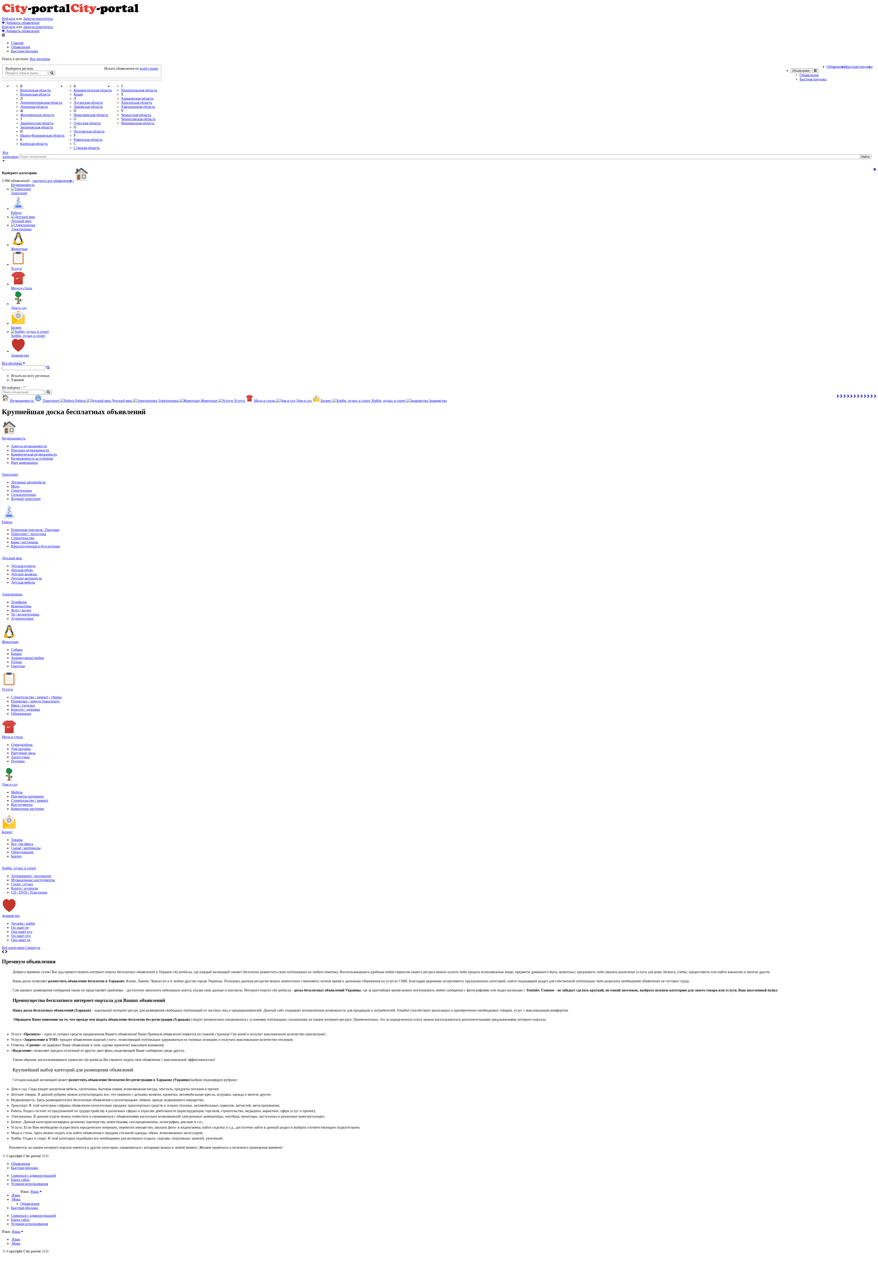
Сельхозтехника (23, 495)
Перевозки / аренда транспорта (35, 701)
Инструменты (22, 804)
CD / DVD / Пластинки (29, 892)
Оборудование (22, 852)
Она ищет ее (20, 940)
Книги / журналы (24, 888)
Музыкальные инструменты (33, 880)
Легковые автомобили (28, 482)
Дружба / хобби (23, 923)
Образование (21, 714)
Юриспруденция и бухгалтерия (35, 546)
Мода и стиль (12, 737)
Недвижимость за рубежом (32, 458)
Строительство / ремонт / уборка (36, 697)
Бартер (16, 856)
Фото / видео (21, 610)
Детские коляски (24, 574)
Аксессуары (20, 757)
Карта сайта (20, 1180)
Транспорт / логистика (28, 534)
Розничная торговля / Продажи (35, 530)
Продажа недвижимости (30, 450)
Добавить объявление (22, 23)
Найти (865, 156)
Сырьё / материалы (26, 848)
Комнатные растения (27, 809)
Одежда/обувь (22, 745)
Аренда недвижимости (29, 446)
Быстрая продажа (24, 51)
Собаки (17, 650)
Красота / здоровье (25, 709)
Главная (17, 43)
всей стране (149, 68)
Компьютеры (21, 606)
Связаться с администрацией (33, 1176)
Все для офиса (22, 844)
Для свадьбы (21, 749)
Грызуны (18, 666)
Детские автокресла (26, 578)
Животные (10, 642)
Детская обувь (22, 570)
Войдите (8, 19)
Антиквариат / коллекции (31, 876)
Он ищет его (21, 936)
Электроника (12, 594)
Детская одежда (23, 566)
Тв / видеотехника (25, 614)
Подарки (18, 761)
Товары (17, 840)
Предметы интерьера (27, 796)
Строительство (22, 538)
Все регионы (40, 59)
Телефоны (19, 602)
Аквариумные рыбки (27, 658)
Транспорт (10, 474)
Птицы (16, 662)
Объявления (20, 47)
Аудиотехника (22, 618)
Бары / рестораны (24, 542)
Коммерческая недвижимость (34, 454)
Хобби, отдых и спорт (19, 868)
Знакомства (11, 916)
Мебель (17, 792)
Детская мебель (23, 582)
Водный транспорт (26, 499)
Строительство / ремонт (29, 800)
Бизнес (7, 832)
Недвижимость (13, 438)
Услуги (7, 689)
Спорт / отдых (22, 884)
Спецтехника (21, 490)
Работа (7, 522)
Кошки (16, 654)
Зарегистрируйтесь (38, 19)
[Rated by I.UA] (30, 1196)
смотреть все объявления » (53, 181)
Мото (15, 486)
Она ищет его (21, 932)
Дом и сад (9, 784)
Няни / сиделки (23, 705)
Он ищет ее (20, 927)
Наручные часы (23, 753)
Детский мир (12, 558)
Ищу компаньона (24, 463)
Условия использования (29, 1184)
